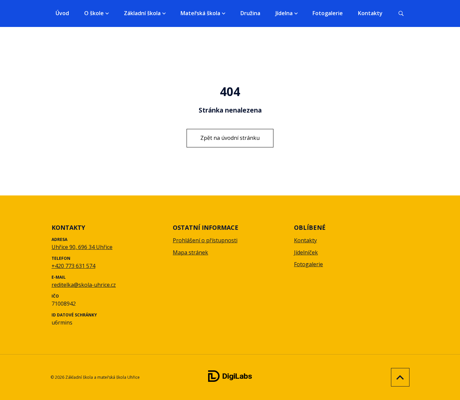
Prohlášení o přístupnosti (205, 240)
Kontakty (370, 13)
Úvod (62, 13)
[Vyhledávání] (401, 13)
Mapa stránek (190, 252)
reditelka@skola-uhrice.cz (84, 284)
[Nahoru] (398, 377)
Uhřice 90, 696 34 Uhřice (82, 247)
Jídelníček (306, 252)
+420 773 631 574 (73, 266)
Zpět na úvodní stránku (230, 138)
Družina (250, 13)
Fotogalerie (328, 13)
